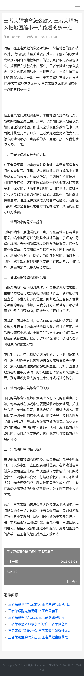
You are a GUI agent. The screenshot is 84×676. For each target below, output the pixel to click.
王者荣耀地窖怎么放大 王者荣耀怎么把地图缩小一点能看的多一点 (40, 604)
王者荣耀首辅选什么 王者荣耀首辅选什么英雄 (40, 631)
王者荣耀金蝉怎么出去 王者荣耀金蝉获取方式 (40, 637)
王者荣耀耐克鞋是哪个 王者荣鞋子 (33, 611)
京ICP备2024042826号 (62, 665)
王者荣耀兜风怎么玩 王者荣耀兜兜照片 (36, 617)
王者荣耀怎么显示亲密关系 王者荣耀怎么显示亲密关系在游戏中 (40, 624)
